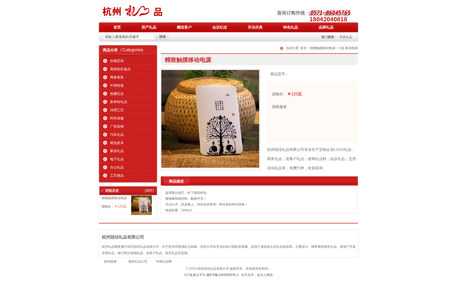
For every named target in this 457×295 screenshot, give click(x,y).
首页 (117, 27)
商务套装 (117, 77)
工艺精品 (117, 175)
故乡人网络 (265, 275)
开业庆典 (255, 27)
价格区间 (117, 61)
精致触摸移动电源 (114, 198)
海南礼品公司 (137, 261)
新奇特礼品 (118, 102)
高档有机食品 (120, 69)
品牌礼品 (326, 27)
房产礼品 (148, 27)
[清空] (149, 191)
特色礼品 (290, 27)
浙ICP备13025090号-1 (222, 275)
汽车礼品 (117, 135)
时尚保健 (117, 118)
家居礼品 (117, 151)
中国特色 (117, 85)
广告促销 (117, 126)
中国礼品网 (164, 261)
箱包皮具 (117, 143)
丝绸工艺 (117, 110)
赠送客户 (184, 27)
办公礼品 (117, 167)
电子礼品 (117, 159)
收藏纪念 (117, 94)
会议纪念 (219, 27)
